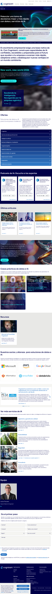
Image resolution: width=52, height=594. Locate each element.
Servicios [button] (22, 4)
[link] (7, 4)
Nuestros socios (26, 42)
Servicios (2, 7)
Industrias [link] (15, 569)
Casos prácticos (19, 42)
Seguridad (21, 448)
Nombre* (4, 524)
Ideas (15, 42)
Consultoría (21, 462)
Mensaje (3, 537)
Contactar (48, 8)
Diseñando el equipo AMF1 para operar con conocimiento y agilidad (37, 288)
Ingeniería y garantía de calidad (28, 419)
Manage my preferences (23, 591)
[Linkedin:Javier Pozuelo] (1, 506)
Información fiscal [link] (30, 580)
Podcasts (11, 42)
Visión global (3, 42)
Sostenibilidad (22, 434)
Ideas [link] (14, 571)
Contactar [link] (15, 578)
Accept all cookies (23, 586)
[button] (49, 1)
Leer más (3, 233)
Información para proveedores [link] (19, 580)
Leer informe (21, 403)
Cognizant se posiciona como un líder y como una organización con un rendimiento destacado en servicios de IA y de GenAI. (34, 390)
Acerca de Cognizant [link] (30, 569)
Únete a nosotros (31, 1)
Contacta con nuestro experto (31, 458)
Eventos (40, 1)
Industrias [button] (17, 4)
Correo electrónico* (32, 524)
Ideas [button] (26, 4)
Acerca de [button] (31, 4)
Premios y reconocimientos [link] (31, 574)
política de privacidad (31, 557)
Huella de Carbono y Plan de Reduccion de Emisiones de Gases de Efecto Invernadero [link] (32, 582)
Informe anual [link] (29, 571)
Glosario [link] (15, 582)
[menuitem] (31, 1)
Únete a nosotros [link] (16, 579)
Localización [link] (29, 570)
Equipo (35, 42)
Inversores (44, 1)
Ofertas (7, 42)
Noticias (36, 1)
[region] (15, 588)
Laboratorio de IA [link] (42, 570)
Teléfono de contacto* (33, 529)
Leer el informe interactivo (8, 81)
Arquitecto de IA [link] (42, 569)
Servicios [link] (15, 570)
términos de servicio (43, 557)
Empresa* (4, 529)
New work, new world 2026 (15, 70)
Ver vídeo (21, 38)
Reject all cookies (23, 588)
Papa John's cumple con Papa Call (12, 304)
